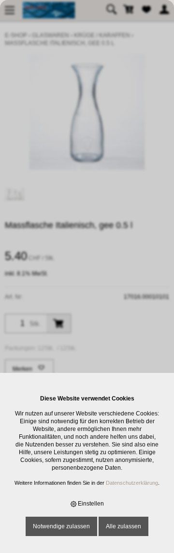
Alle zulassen (123, 526)
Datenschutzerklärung (132, 483)
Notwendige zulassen (61, 526)
